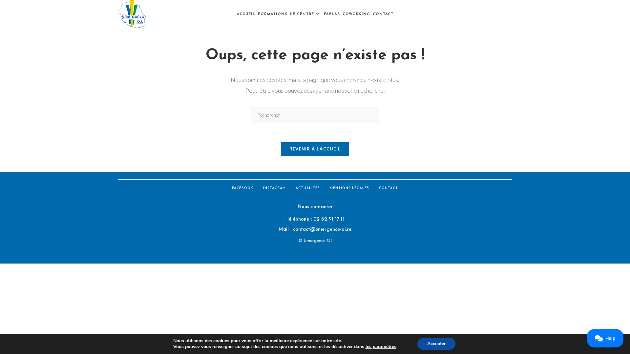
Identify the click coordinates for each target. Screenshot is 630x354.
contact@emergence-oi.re (322, 229)
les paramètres (381, 347)
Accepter (436, 344)
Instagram (274, 188)
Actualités (308, 188)
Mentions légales (349, 188)
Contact (388, 188)
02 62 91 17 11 (328, 219)
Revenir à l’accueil (315, 148)
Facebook (242, 188)
